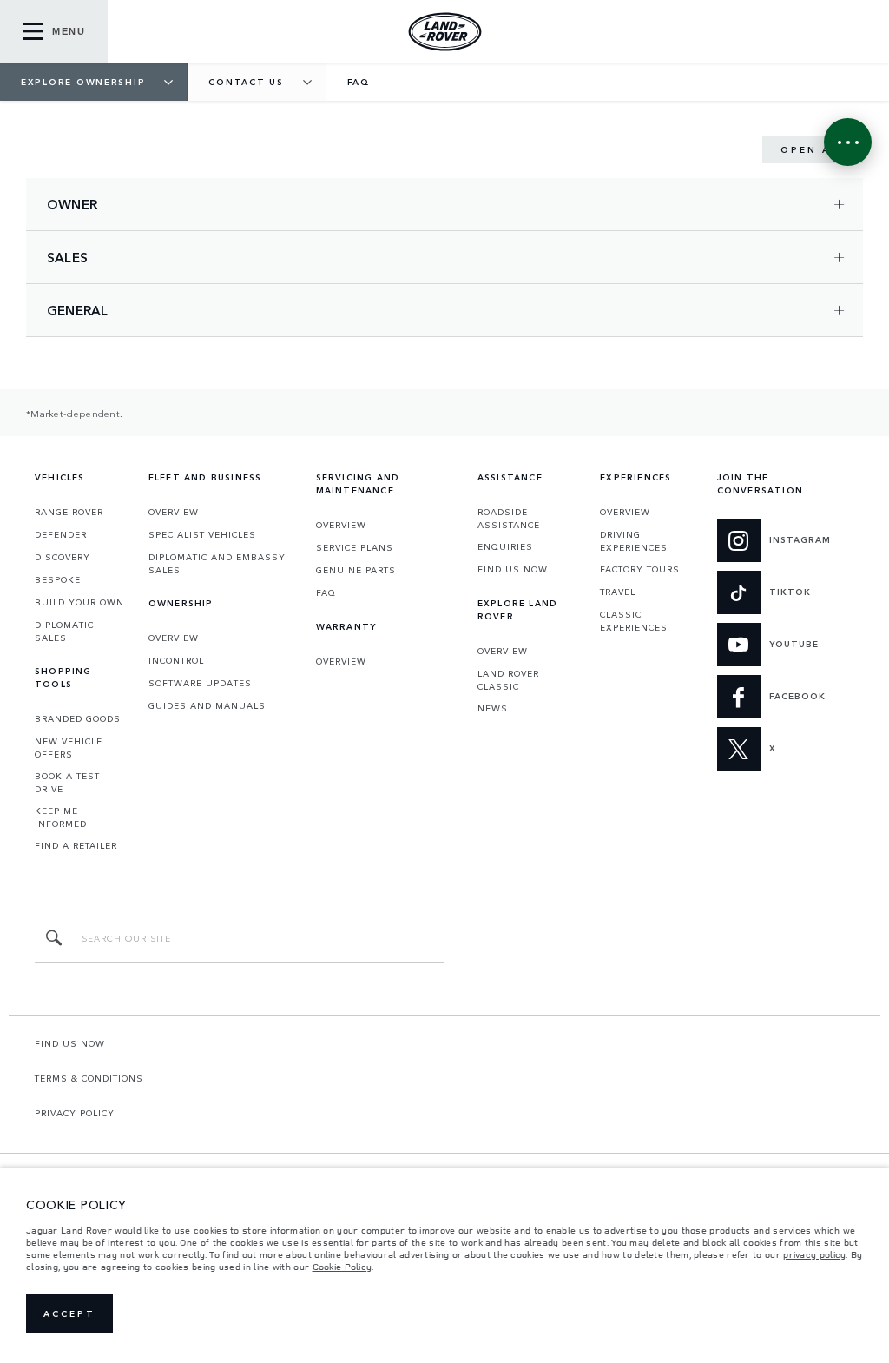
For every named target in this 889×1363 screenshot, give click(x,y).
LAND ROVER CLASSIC (508, 679)
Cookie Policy (342, 1266)
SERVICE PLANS (354, 547)
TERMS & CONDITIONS (89, 1078)
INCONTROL (176, 660)
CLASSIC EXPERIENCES (634, 620)
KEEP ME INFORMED (61, 817)
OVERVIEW (173, 512)
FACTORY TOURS (640, 569)
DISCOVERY (62, 557)
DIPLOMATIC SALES (64, 631)
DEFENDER (61, 534)
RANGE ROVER (69, 512)
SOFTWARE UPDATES (200, 683)
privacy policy (814, 1254)
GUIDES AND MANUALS (207, 705)
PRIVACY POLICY (75, 1113)
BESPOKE (58, 579)
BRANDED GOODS (78, 718)
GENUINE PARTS (356, 570)
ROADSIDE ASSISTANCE (508, 518)
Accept (69, 1313)
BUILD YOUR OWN (79, 602)
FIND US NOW (512, 569)
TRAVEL (617, 592)
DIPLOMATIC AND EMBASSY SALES (217, 563)
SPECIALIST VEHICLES (202, 534)
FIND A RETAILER (76, 845)
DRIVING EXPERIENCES (634, 540)
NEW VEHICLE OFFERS (68, 747)
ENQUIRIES (505, 546)
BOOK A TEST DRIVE (67, 782)
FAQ (326, 592)
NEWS (492, 708)
